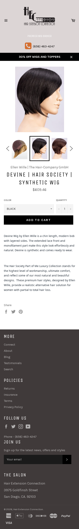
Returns (9, 388)
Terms (8, 401)
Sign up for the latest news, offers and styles (34, 450)
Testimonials (13, 363)
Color (7, 200)
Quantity (61, 200)
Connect (9, 344)
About (8, 351)
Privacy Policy (13, 407)
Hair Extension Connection (28, 509)
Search (8, 369)
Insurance (10, 394)
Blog (7, 357)
